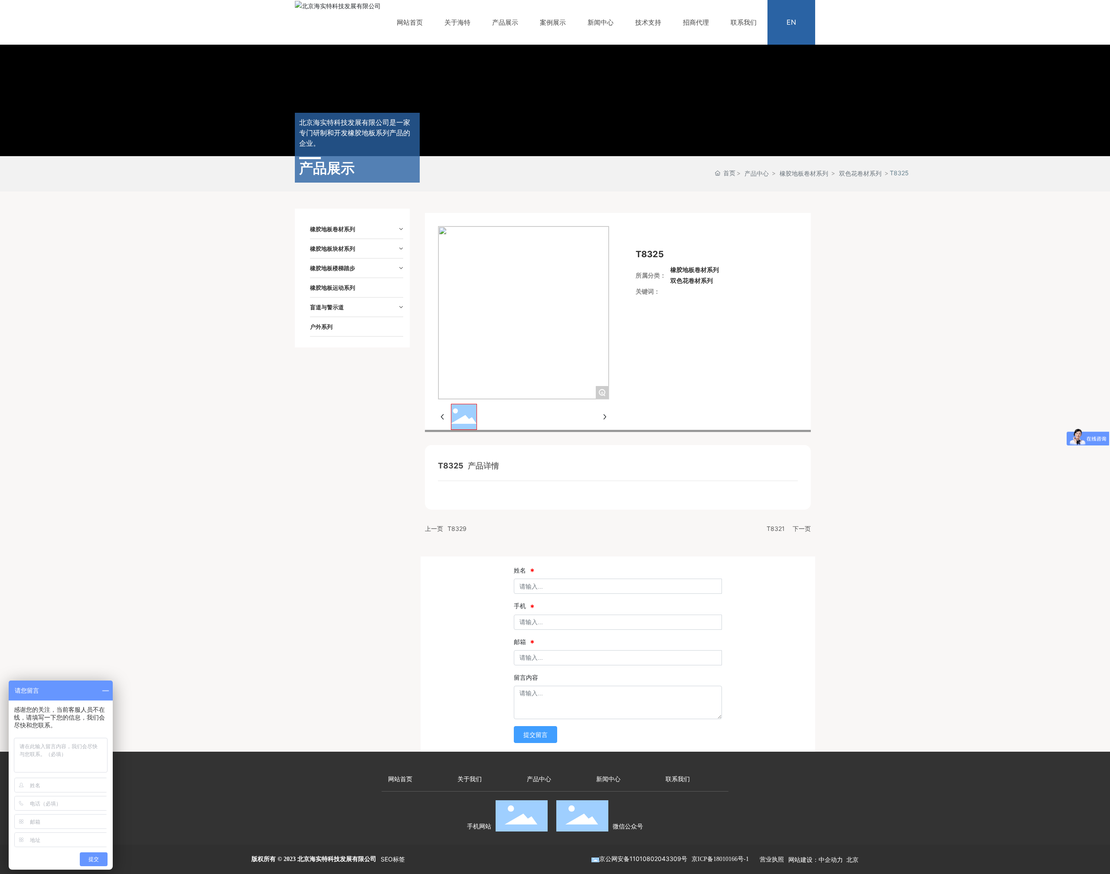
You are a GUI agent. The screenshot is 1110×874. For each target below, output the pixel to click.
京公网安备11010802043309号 (643, 858)
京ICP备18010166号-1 (720, 859)
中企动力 (831, 859)
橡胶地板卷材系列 (804, 173)
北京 (852, 859)
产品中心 (756, 173)
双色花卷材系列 (860, 173)
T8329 (457, 528)
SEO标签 (393, 859)
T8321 (776, 528)
